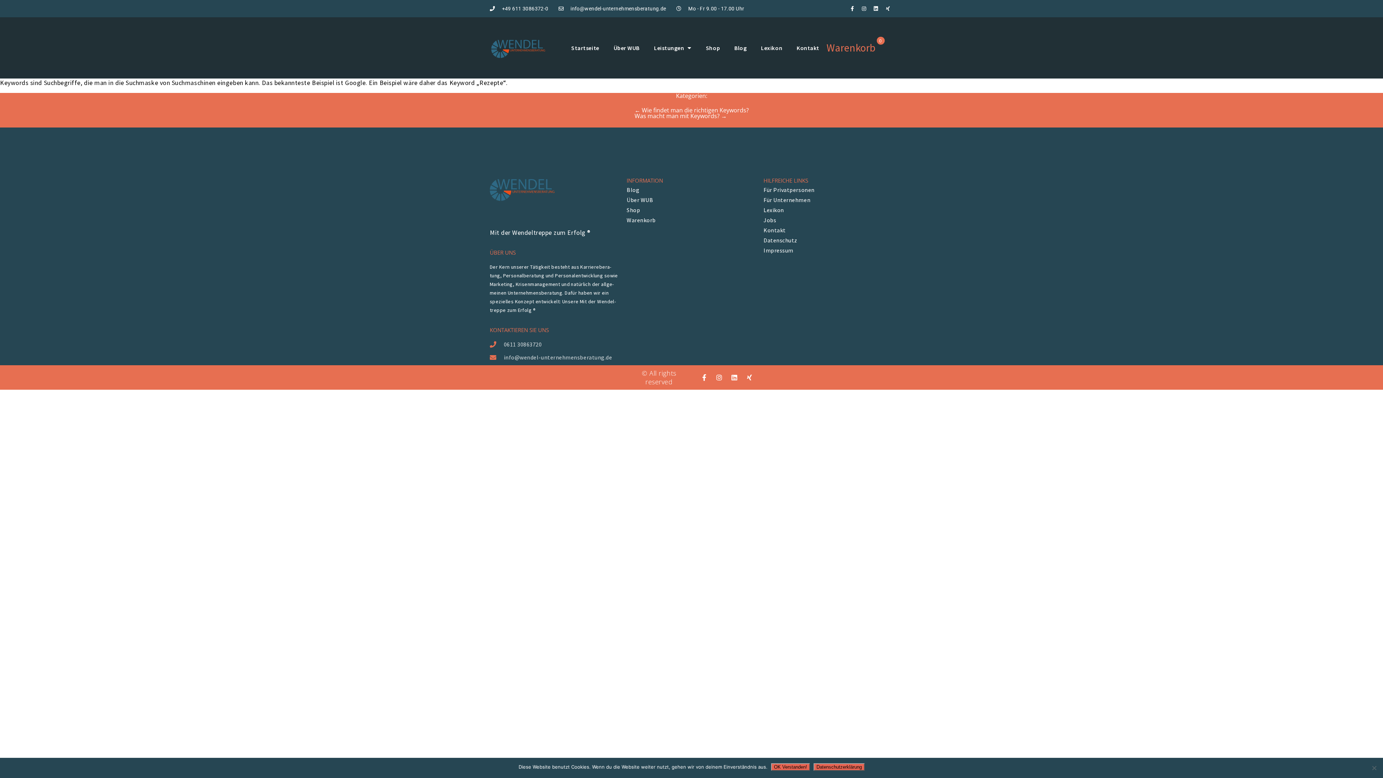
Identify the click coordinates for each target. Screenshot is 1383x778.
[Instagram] (864, 9)
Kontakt (808, 48)
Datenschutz (780, 240)
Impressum (778, 250)
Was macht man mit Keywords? (681, 116)
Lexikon (771, 48)
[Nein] (1374, 768)
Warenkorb (641, 220)
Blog (740, 48)
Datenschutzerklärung (839, 767)
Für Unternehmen (787, 200)
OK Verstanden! (790, 767)
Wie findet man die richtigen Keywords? (692, 110)
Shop (713, 48)
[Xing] (888, 9)
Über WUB (627, 48)
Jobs (770, 220)
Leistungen (669, 48)
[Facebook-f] (852, 9)
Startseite (585, 48)
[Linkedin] (876, 9)
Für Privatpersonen (789, 189)
